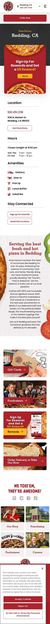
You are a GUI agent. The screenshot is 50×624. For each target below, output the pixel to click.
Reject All (23, 606)
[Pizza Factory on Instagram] (14, 497)
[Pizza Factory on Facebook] (28, 497)
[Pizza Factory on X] (21, 497)
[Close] (42, 568)
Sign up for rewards (20, 214)
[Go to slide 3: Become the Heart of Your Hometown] (29, 92)
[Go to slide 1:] (20, 92)
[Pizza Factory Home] (8, 6)
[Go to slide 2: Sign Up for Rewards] (25, 92)
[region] (23, 594)
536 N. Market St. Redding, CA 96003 (18, 119)
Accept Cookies (23, 599)
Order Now (25, 17)
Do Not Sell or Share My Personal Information (23, 614)
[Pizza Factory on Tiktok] (36, 497)
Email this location (19, 221)
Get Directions (19, 128)
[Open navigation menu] (45, 6)
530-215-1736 (15, 112)
